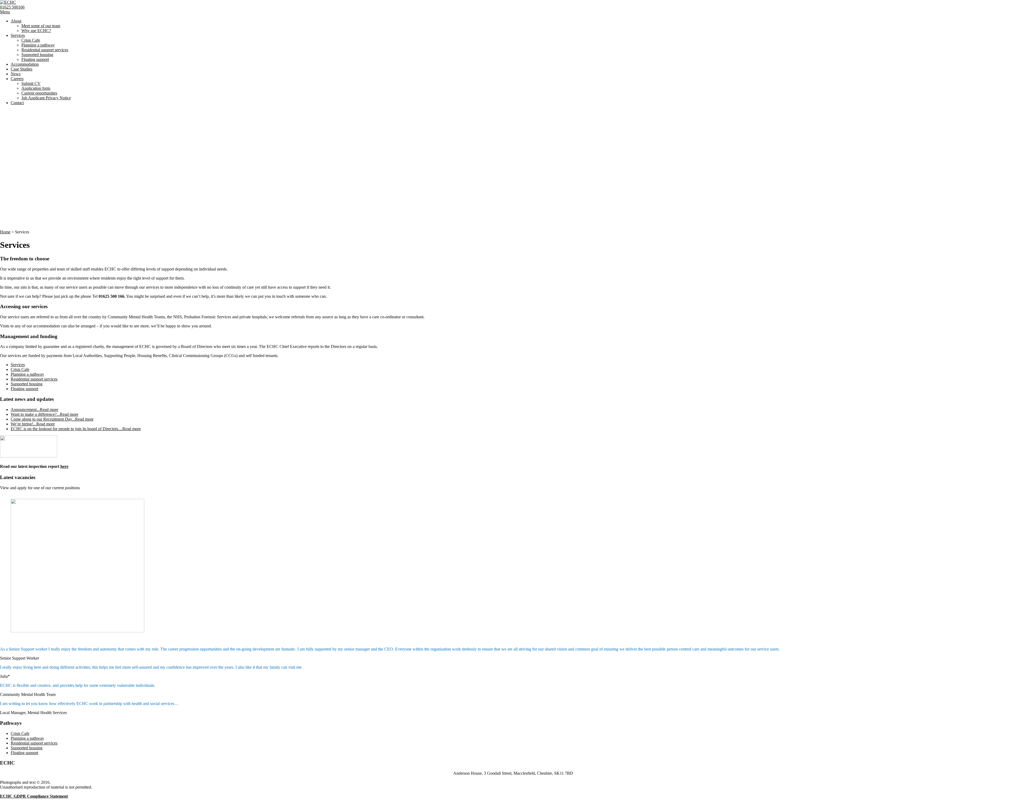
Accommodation (25, 64)
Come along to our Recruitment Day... (52, 419)
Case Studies (21, 69)
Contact (17, 102)
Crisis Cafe (30, 40)
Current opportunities (39, 93)
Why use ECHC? (36, 30)
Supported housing (37, 54)
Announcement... (34, 409)
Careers (17, 78)
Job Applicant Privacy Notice (46, 98)
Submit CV (31, 83)
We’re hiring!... (33, 424)
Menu (5, 12)
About (16, 21)
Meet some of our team (40, 25)
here (64, 466)
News (16, 74)
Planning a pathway (38, 45)
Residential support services (44, 50)
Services (18, 35)
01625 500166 (12, 7)
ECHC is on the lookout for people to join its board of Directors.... (76, 428)
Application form (35, 88)
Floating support (35, 59)
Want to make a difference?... (44, 414)
